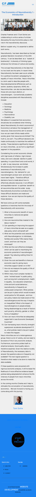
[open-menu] (32, 4)
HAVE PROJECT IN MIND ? (18, 420)
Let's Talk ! (18, 427)
